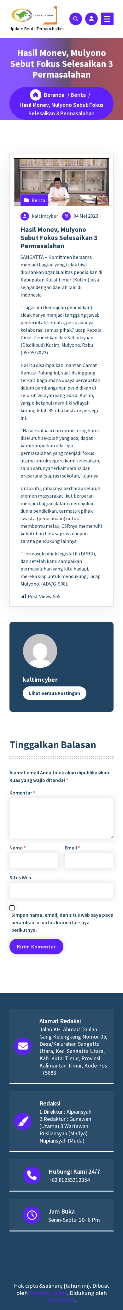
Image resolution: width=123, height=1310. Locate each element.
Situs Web (20, 877)
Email (72, 847)
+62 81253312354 (69, 1179)
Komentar (22, 792)
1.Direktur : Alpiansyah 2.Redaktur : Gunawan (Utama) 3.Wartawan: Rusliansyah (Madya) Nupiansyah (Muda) (65, 1126)
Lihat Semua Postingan (54, 693)
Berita (78, 94)
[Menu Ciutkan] (107, 19)
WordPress (61, 1300)
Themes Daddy (48, 1292)
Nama (17, 847)
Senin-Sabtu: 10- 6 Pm (74, 1219)
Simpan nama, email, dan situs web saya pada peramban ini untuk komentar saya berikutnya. (62, 922)
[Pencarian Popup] (75, 19)
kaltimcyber (45, 216)
